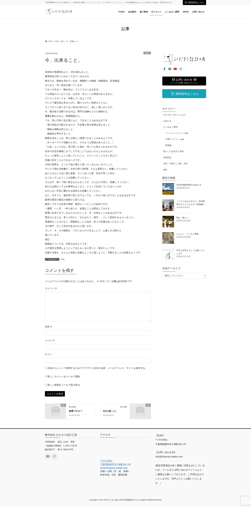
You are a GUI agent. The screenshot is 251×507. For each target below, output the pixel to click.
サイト (48, 354)
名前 (48, 326)
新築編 (168, 145)
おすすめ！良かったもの (174, 115)
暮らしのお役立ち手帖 (173, 151)
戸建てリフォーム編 (174, 139)
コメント (51, 288)
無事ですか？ (76, 411)
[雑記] (55, 410)
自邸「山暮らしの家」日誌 (175, 163)
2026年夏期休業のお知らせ (188, 185)
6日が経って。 (110, 411)
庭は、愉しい (182, 217)
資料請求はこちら (196, 2)
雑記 (147, 53)
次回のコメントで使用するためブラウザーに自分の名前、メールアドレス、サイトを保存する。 (97, 368)
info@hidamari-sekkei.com (114, 468)
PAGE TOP (242, 489)
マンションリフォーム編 (176, 133)
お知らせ (167, 121)
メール (50, 340)
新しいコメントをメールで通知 (63, 376)
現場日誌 (167, 157)
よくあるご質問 (170, 127)
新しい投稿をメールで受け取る (63, 385)
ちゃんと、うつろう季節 (187, 234)
